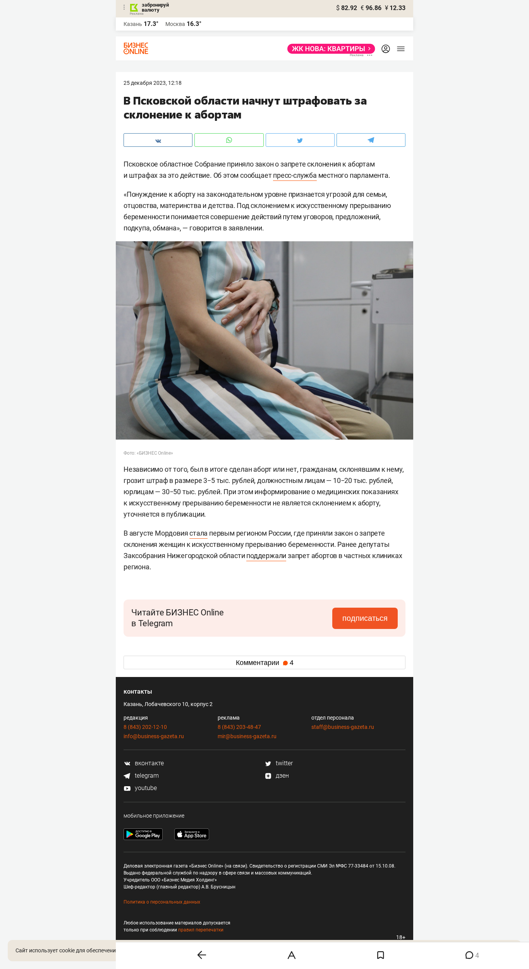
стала (198, 533)
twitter (283, 763)
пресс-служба (295, 175)
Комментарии (265, 663)
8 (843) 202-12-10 (145, 727)
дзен (281, 775)
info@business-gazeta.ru (154, 736)
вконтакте (148, 763)
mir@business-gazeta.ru (247, 736)
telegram (146, 775)
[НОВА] (329, 49)
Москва (175, 24)
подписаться (365, 618)
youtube (145, 788)
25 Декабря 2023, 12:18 (153, 83)
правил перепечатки (200, 930)
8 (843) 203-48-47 (239, 727)
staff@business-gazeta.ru (342, 727)
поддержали (266, 556)
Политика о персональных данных (162, 902)
